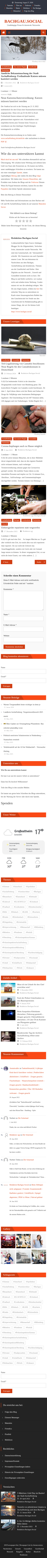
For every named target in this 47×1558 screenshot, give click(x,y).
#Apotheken (30, 887)
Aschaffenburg (6, 67)
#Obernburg (6, 937)
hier (37, 289)
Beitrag (14, 176)
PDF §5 (4, 142)
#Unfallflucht (17, 963)
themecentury (38, 1545)
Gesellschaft (32, 67)
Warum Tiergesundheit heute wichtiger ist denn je (22, 705)
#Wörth (19, 968)
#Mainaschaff (25, 927)
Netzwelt (10, 1552)
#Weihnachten (7, 968)
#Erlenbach (34, 902)
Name (6, 615)
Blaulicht (37, 1552)
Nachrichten (5, 70)
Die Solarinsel (23, 1118)
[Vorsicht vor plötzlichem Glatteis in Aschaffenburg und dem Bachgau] (8, 1510)
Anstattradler (14, 1068)
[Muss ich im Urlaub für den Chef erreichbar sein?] (8, 988)
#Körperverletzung (9, 927)
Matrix (18, 8)
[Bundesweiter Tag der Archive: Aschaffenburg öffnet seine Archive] (8, 1036)
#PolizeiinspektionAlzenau (25, 937)
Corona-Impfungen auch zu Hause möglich (21, 446)
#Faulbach (6, 907)
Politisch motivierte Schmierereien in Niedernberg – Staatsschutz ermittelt (23, 738)
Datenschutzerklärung (13, 1456)
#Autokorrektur (24, 892)
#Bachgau (37, 892)
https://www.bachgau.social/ (21, 312)
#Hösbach (14, 912)
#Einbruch (6, 902)
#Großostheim (19, 907)
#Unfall (5, 963)
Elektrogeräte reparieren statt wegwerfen (20, 527)
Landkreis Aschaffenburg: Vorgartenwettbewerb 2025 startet (23, 714)
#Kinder (5, 917)
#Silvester (6, 958)
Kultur (28, 1552)
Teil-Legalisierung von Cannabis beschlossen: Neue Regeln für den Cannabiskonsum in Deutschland (23, 366)
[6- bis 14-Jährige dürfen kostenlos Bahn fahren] (8, 1524)
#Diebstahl (33, 897)
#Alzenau (5, 887)
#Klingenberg (7, 922)
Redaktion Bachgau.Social (29, 83)
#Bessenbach (7, 897)
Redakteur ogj (28, 531)
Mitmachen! (17, 11)
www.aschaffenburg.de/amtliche (13, 138)
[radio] (16, 221)
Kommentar (9, 589)
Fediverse (28, 5)
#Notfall (29, 932)
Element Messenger (12, 1418)
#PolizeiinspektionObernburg (13, 953)
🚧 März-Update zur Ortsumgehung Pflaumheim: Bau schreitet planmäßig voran (24, 726)
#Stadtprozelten (19, 958)
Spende (19, 173)
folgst (39, 176)
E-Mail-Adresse (10, 625)
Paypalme (4, 189)
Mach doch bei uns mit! (9, 159)
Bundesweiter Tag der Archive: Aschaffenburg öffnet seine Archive (29, 1035)
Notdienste (24, 1555)
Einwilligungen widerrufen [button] (15, 1478)
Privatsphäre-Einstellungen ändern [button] (17, 1467)
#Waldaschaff (31, 963)
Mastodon (9, 8)
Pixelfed (8, 1434)
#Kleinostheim (32, 917)
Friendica (37, 5)
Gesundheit (15, 360)
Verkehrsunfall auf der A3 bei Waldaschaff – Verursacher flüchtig (24, 749)
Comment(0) (7, 86)
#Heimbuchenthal (34, 907)
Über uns (19, 5)
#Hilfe (4, 912)
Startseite (10, 5)
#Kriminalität (21, 922)
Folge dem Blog (29, 11)
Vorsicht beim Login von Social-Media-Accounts (8, 562)
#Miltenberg (38, 927)
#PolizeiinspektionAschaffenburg (14, 942)
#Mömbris (6, 932)
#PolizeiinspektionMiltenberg (13, 948)
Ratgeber (19, 1552)
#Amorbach (17, 887)
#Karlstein (36, 912)
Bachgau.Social (23, 21)
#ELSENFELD (20, 902)
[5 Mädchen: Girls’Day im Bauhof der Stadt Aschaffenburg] (8, 1497)
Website (6, 636)
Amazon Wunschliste (30, 179)
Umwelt (4, 524)
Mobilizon (26, 8)
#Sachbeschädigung (35, 953)
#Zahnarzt (30, 968)
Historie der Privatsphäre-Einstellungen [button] (19, 1472)
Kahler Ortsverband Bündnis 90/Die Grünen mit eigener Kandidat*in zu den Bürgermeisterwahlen (41, 562)
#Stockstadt (33, 958)
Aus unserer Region (20, 67)
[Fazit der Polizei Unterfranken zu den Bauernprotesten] (8, 1001)
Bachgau (16, 520)
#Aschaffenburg (8, 892)
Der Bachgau (37, 8)
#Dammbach (20, 897)
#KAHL (25, 912)
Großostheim (26, 520)
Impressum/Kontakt (12, 1461)
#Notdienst (18, 932)
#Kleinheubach (17, 917)
